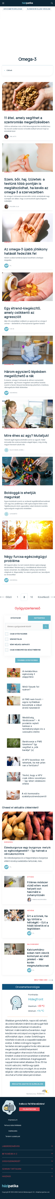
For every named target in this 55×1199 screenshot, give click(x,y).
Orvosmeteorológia (12, 9)
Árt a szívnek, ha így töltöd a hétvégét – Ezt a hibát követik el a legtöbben (38, 922)
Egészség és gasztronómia (16, 428)
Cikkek (9, 70)
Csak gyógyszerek (18, 634)
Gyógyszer (16, 618)
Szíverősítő (9, 485)
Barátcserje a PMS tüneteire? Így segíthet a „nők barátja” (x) (32, 745)
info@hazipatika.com (42, 1192)
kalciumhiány (33, 944)
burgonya (8, 842)
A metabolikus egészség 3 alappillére (30, 674)
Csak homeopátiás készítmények (25, 650)
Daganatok (9, 364)
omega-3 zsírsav (11, 301)
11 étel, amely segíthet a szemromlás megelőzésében (27, 119)
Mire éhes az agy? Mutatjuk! (26, 435)
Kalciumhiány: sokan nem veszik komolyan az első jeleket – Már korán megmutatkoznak (38, 957)
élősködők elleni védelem (38, 9)
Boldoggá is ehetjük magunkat (20, 494)
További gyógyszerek (27, 660)
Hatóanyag (39, 618)
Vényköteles (16, 639)
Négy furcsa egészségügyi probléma (25, 558)
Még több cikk (40, 980)
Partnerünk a (31, 1094)
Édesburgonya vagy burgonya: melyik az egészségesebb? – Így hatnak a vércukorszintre (27, 850)
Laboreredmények (11, 1146)
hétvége (30, 910)
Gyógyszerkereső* (11, 1161)
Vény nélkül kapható (20, 645)
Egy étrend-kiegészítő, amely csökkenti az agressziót (22, 312)
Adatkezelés (12, 1131)
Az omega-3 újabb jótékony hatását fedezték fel (26, 251)
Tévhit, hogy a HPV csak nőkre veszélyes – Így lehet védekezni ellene (34, 779)
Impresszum (12, 1120)
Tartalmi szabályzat (12, 1136)
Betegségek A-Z (9, 1153)
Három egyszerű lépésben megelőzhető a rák (25, 373)
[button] (27, 1146)
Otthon (30, 877)
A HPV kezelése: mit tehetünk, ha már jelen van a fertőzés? (33, 763)
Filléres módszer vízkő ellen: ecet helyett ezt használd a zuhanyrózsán (37, 889)
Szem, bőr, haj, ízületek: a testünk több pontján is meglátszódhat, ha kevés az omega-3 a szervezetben (26, 185)
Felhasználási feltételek (12, 1125)
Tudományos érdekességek (16, 549)
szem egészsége (11, 111)
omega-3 (7, 172)
